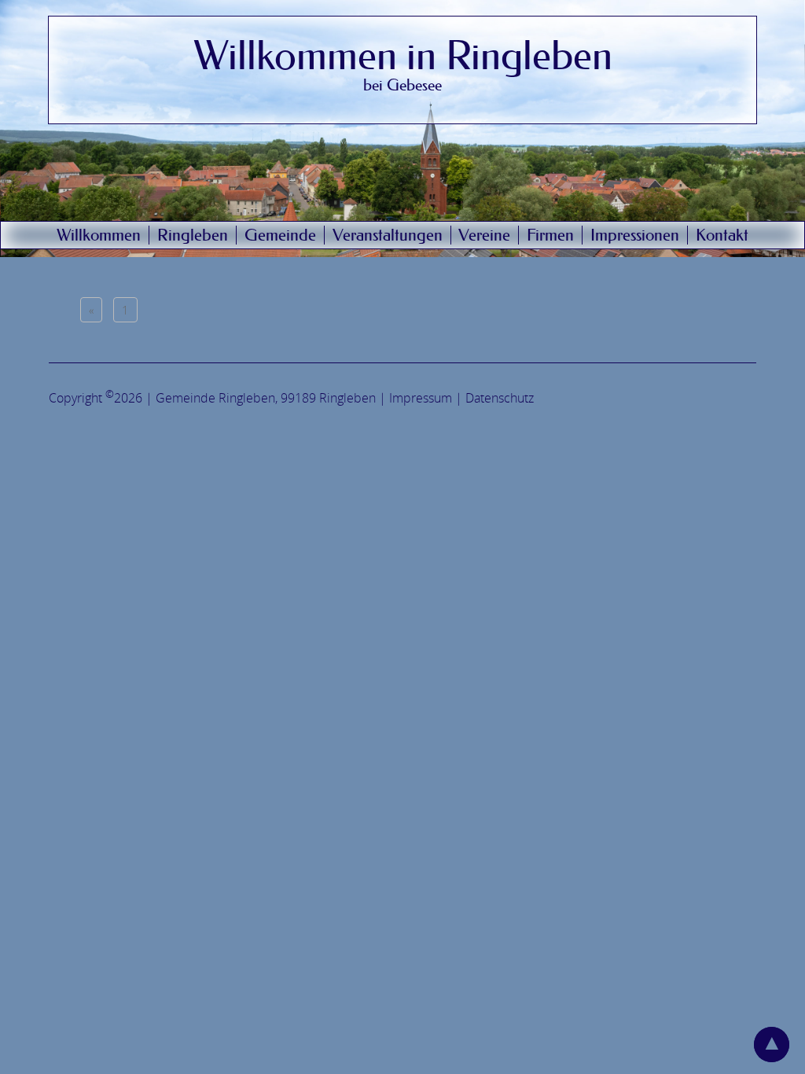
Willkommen (99, 235)
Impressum (420, 399)
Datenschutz (499, 399)
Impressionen (634, 235)
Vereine (484, 235)
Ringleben (192, 235)
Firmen (550, 235)
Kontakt (722, 235)
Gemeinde (280, 235)
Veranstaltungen (388, 235)
